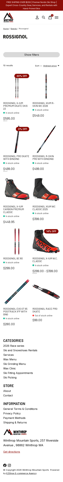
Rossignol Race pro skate (44, 310)
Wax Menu (9, 359)
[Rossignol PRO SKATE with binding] (17, 139)
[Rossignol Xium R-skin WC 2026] (46, 86)
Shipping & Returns (15, 422)
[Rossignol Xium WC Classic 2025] (46, 189)
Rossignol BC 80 (13, 258)
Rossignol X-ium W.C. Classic (45, 260)
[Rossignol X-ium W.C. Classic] (46, 241)
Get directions (11, 451)
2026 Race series (13, 345)
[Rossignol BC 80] (17, 241)
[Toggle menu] (56, 17)
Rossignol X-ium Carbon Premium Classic (13, 209)
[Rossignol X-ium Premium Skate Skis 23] (17, 86)
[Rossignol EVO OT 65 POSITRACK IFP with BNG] (17, 291)
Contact (8, 395)
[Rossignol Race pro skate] (46, 291)
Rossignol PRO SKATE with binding (16, 158)
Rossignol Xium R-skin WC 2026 (43, 104)
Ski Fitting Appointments (18, 373)
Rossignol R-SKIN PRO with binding (43, 158)
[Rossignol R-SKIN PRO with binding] (46, 139)
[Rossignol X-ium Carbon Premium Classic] (17, 189)
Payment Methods (14, 418)
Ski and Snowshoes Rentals (20, 350)
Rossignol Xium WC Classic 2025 (43, 208)
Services (8, 354)
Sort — (38, 65)
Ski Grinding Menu (14, 364)
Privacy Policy (12, 413)
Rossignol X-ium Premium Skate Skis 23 (15, 105)
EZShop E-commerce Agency (21, 473)
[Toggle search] (43, 17)
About (7, 391)
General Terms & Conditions (20, 408)
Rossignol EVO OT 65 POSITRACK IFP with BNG (15, 311)
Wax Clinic (9, 368)
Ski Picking (9, 377)
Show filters (31, 54)
